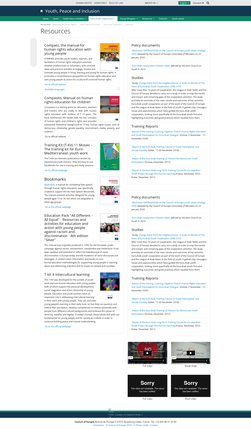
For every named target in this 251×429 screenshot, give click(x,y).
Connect (197, 2)
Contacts (163, 18)
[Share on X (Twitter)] (33, 47)
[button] (125, 415)
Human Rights (84, 2)
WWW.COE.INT (48, 3)
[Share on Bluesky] (33, 41)
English (184, 2)
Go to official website (55, 84)
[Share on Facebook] (33, 52)
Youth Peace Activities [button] (73, 18)
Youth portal (178, 18)
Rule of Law (116, 2)
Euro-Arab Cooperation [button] (102, 18)
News (55, 18)
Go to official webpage (56, 170)
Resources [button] (147, 18)
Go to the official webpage (58, 206)
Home (46, 18)
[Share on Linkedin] (33, 58)
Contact (154, 425)
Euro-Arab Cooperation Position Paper (151, 65)
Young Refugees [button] (128, 18)
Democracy (100, 2)
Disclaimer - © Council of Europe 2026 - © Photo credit (121, 425)
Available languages (54, 89)
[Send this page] (33, 63)
